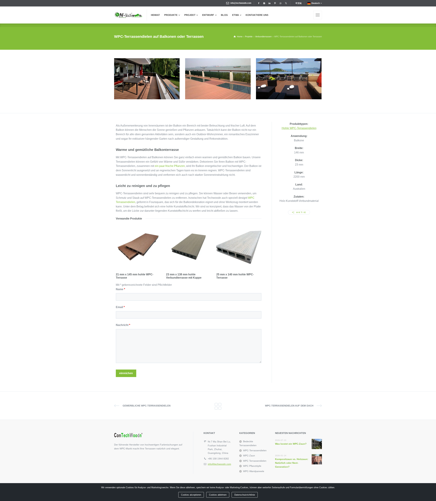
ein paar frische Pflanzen (170, 166)
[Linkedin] (269, 3)
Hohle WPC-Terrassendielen (299, 128)
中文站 (298, 3)
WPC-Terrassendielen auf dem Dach (289, 405)
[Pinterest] (275, 3)
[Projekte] (218, 405)
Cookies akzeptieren (191, 495)
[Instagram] (264, 3)
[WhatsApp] (280, 3)
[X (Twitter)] (286, 3)
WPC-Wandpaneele (253, 471)
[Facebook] (258, 3)
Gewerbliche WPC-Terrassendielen (146, 405)
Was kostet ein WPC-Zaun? (291, 443)
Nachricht (123, 325)
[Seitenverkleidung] (317, 15)
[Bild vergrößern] (147, 78)
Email (120, 307)
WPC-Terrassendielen (255, 450)
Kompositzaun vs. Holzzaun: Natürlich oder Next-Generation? (291, 463)
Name (120, 289)
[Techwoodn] (128, 15)
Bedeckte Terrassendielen (247, 443)
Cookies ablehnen (218, 495)
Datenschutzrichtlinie (244, 495)
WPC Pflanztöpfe (252, 466)
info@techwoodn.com (240, 3)
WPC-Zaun (249, 455)
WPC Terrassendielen (254, 460)
